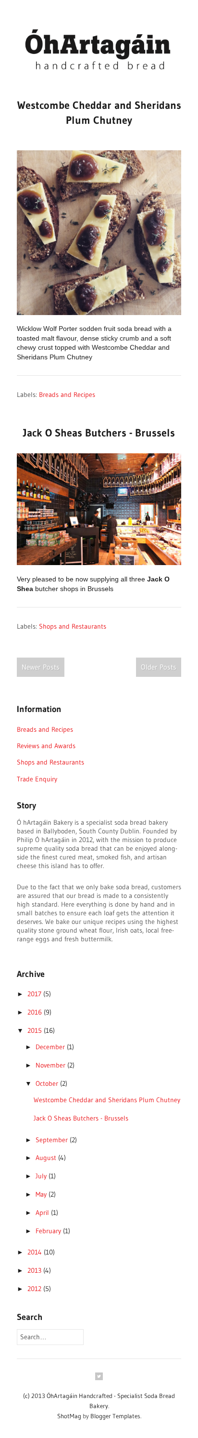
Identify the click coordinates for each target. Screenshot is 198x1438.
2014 (35, 1252)
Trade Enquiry (37, 779)
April (43, 1212)
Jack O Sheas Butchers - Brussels (99, 432)
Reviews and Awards (46, 745)
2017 (35, 993)
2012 (35, 1288)
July (42, 1176)
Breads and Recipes (67, 394)
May (42, 1194)
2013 (35, 1270)
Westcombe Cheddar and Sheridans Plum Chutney (107, 1099)
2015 (35, 1030)
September (53, 1139)
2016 (35, 1012)
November (51, 1065)
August (47, 1157)
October (48, 1083)
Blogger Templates (115, 1416)
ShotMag (69, 1416)
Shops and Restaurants (72, 626)
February (49, 1231)
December (51, 1046)
